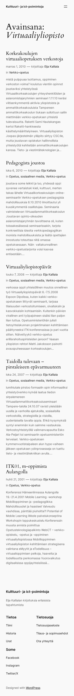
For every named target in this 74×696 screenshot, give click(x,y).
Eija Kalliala (51, 66)
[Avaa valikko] (65, 6)
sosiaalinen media (32, 176)
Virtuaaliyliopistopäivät (28, 267)
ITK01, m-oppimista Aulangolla (26, 469)
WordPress (33, 687)
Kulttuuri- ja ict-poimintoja (25, 6)
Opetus (14, 176)
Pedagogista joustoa (25, 163)
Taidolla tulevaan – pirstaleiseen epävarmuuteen (33, 364)
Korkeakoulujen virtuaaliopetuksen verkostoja (34, 56)
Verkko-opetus (19, 72)
